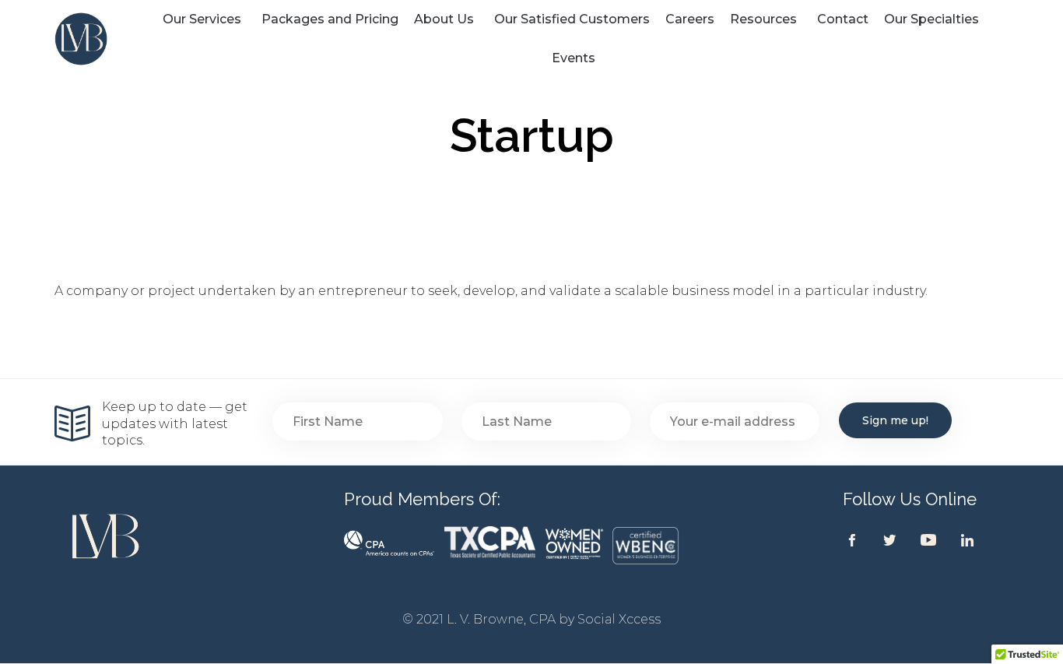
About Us (444, 19)
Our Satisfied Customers (572, 19)
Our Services (202, 19)
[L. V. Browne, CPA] (96, 39)
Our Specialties (931, 19)
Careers (689, 19)
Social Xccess (619, 619)
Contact (842, 19)
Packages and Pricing (329, 19)
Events (573, 58)
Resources (763, 19)
